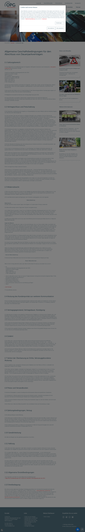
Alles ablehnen (51, 28)
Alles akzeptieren (60, 28)
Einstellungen (59, 22)
